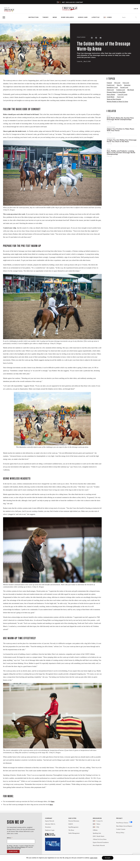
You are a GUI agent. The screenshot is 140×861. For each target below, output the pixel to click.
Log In (136, 8)
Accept (107, 858)
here (52, 801)
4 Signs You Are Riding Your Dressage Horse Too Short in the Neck (121, 140)
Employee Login (49, 830)
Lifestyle (95, 17)
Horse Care (83, 17)
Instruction (33, 17)
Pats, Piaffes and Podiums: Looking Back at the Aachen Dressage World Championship (121, 152)
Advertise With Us (50, 824)
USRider (95, 830)
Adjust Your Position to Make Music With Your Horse (120, 129)
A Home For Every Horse (99, 839)
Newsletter (48, 827)
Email (9, 837)
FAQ (97, 827)
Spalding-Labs (97, 833)
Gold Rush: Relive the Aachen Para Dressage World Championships (120, 118)
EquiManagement (73, 827)
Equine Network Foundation (101, 842)
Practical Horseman (73, 821)
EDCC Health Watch (98, 836)
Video (109, 17)
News (55, 17)
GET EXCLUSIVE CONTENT (72, 2)
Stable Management (74, 833)
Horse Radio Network (99, 845)
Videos (98, 824)
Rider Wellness (67, 17)
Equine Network (49, 821)
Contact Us (99, 821)
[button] (92, 38)
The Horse (71, 830)
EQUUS (70, 824)
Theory (46, 17)
